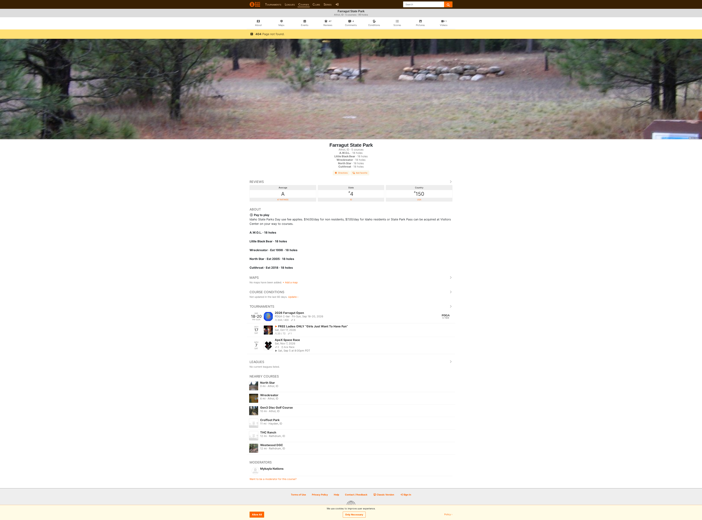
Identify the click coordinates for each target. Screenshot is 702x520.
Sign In (407, 494)
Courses (303, 4)
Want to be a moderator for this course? (273, 479)
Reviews (257, 182)
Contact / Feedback (356, 494)
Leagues (290, 4)
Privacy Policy (320, 494)
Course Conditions (267, 292)
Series (327, 4)
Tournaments (273, 4)
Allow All (257, 514)
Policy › (448, 514)
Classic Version (385, 494)
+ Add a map (290, 282)
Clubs (316, 4)
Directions (343, 173)
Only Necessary (354, 514)
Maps (254, 277)
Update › (293, 296)
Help (336, 494)
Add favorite (361, 173)
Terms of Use (298, 494)
